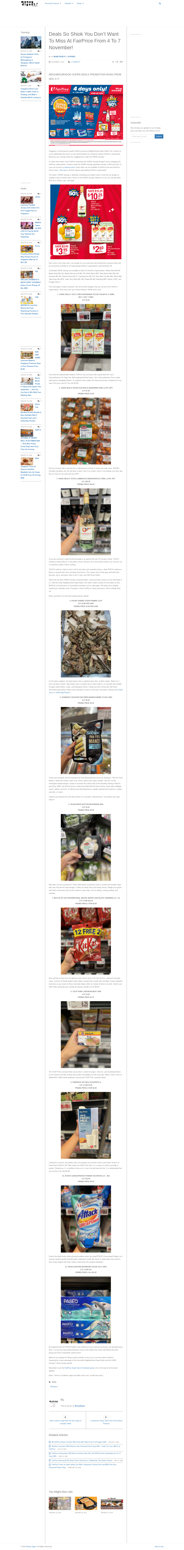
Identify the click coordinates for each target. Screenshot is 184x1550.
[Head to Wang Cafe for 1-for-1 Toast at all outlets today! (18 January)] (86, 1503)
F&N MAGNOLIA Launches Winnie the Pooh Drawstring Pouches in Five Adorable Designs (29, 305)
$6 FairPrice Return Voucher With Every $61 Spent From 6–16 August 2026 (78, 1442)
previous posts (69, 167)
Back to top (159, 1546)
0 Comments (75, 62)
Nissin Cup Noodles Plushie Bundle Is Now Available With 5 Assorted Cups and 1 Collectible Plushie (31, 412)
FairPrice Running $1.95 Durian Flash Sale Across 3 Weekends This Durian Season (81, 1460)
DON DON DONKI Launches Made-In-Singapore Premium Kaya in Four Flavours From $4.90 (31, 360)
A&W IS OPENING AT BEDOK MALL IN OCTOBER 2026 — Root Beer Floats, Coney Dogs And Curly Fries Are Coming (31, 439)
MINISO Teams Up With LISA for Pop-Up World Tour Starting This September (31, 230)
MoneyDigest (59, 57)
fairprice (54, 1387)
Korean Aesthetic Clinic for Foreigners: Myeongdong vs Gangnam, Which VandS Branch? (30, 60)
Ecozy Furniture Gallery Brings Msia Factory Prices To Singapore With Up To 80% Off (30, 254)
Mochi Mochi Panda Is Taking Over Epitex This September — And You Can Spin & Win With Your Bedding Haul (31, 386)
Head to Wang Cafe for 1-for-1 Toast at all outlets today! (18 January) (85, 1520)
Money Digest (31, 1546)
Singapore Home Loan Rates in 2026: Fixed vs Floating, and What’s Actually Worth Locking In (31, 93)
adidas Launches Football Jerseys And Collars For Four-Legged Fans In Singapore (30, 205)
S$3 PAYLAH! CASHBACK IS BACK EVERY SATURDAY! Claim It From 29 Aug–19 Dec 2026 (31, 280)
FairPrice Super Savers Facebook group (79, 1368)
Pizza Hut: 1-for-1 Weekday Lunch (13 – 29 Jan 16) (111, 1518)
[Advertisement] (92, 16)
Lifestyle (68, 3)
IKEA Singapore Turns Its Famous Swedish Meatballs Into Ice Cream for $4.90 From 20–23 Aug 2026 (30, 468)
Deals (79, 3)
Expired (71, 57)
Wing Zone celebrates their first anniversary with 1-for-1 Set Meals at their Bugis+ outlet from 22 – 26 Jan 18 (59, 1521)
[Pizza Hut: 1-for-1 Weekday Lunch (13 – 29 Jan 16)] (112, 1503)
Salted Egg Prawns (62, 692)
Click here (63, 170)
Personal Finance (52, 3)
